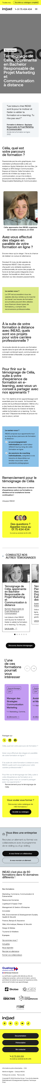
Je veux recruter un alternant (20, 860)
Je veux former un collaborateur (20, 854)
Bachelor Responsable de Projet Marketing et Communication (20, 127)
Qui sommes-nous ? (10, 940)
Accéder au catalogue (20, 812)
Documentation (20, 1036)
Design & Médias (8, 928)
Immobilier (6, 911)
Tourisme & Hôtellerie (10, 932)
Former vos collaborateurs (12, 955)
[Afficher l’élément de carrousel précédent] (27, 668)
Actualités (6, 944)
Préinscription (21, 1043)
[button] (14, 634)
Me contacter (21, 1049)
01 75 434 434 (18, 1056)
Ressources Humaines (10, 900)
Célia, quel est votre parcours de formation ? (20, 746)
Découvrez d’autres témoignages (20, 645)
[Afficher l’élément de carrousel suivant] (33, 668)
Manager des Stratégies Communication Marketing (15, 703)
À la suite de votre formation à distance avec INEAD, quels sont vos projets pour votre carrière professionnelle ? (20, 764)
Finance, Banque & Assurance (13, 921)
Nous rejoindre (7, 948)
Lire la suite (9, 628)
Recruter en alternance (10, 951)
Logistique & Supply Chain (12, 904)
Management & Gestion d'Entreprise (16, 907)
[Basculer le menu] (36, 9)
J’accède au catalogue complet (26, 2)
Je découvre (13, 716)
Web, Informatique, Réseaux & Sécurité (17, 924)
